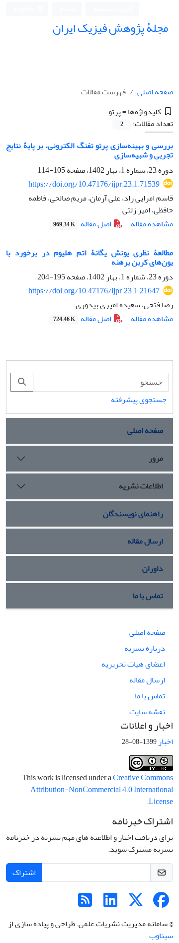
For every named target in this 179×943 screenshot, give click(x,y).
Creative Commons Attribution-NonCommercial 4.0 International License (101, 789)
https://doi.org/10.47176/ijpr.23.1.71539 (94, 184)
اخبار (165, 741)
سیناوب (161, 935)
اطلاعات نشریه (141, 485)
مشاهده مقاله (152, 223)
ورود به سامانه (110, 9)
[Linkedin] (110, 903)
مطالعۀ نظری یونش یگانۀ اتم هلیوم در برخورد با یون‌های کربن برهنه (89, 257)
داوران (152, 568)
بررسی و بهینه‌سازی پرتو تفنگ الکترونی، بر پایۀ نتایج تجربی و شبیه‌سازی (89, 150)
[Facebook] (161, 903)
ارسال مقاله (145, 541)
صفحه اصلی (155, 91)
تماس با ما (148, 595)
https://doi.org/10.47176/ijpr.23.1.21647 (94, 290)
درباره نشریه (144, 648)
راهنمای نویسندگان (133, 513)
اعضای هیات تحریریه (133, 664)
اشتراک (24, 872)
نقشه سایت (147, 711)
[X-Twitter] (136, 903)
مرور (156, 458)
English (24, 9)
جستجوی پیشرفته (139, 399)
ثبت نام (69, 8)
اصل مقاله (83, 223)
